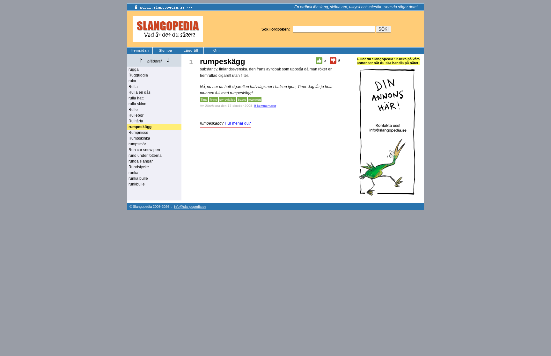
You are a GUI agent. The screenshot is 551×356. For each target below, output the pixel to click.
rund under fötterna (145, 155)
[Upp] (140, 60)
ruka (132, 81)
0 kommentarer (265, 105)
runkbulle (137, 184)
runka (133, 173)
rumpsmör (137, 144)
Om (216, 50)
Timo (204, 99)
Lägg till (191, 50)
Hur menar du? (238, 123)
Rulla (133, 86)
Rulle (133, 109)
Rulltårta (136, 121)
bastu (242, 99)
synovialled (227, 99)
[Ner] (168, 60)
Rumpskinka (139, 138)
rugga (134, 69)
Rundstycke (139, 167)
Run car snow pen (144, 150)
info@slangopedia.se (190, 206)
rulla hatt (136, 98)
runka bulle (138, 178)
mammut (254, 99)
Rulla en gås (140, 92)
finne (213, 99)
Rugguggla (138, 75)
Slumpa (165, 50)
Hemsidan (140, 50)
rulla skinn (137, 104)
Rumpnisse (138, 132)
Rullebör (136, 115)
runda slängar (141, 161)
